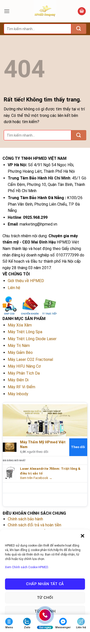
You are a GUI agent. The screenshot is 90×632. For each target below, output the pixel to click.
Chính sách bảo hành (25, 519)
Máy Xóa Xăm (20, 325)
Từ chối (45, 597)
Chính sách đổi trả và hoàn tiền (34, 525)
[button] (82, 535)
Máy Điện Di (18, 380)
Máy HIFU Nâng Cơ (24, 366)
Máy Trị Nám (19, 345)
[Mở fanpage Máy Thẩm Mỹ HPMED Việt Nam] (45, 420)
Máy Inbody (18, 394)
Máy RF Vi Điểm (21, 387)
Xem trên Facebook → (36, 478)
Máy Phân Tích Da (24, 373)
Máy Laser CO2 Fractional (30, 359)
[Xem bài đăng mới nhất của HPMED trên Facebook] (9, 473)
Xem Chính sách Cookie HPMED (26, 567)
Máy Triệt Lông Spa (25, 331)
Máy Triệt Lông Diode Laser (32, 338)
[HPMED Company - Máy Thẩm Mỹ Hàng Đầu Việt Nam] (45, 11)
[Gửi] (78, 29)
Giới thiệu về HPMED (26, 280)
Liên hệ (14, 287)
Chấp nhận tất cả (45, 584)
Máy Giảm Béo (20, 352)
